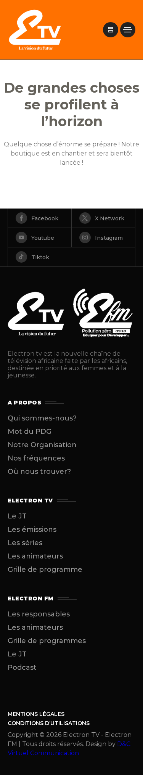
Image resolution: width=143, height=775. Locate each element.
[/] (110, 29)
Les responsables (39, 614)
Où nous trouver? (39, 471)
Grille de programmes (47, 641)
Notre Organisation (42, 445)
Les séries (25, 543)
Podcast (22, 667)
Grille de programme (45, 569)
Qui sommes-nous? (42, 418)
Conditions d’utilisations (49, 723)
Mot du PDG (29, 431)
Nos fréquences (36, 458)
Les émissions (32, 529)
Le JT (17, 516)
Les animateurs (35, 556)
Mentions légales (36, 714)
